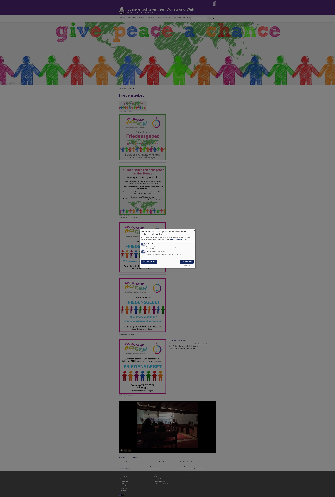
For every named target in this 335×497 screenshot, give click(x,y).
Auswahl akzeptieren (149, 261)
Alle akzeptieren (187, 261)
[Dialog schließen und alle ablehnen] (194, 230)
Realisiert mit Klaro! (188, 265)
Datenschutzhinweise (177, 239)
